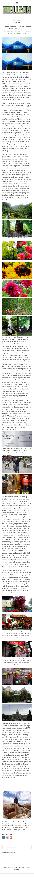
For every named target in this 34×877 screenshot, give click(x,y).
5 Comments (18, 32)
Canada (19, 33)
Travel (24, 33)
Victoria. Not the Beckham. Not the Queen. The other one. (17, 28)
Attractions (11, 33)
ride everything (26, 448)
